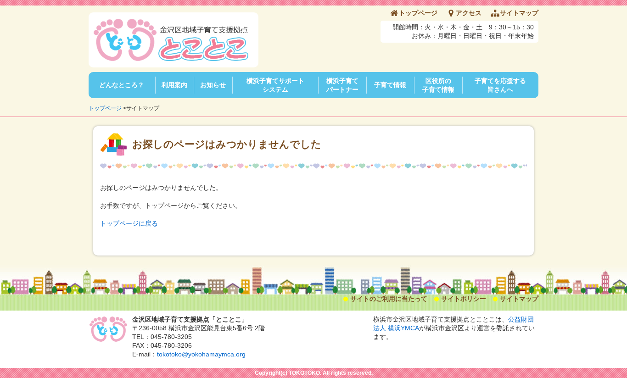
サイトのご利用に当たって (388, 298)
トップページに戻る (129, 223)
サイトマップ (519, 13)
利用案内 (174, 85)
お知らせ (213, 85)
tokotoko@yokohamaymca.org (201, 354)
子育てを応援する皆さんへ (500, 85)
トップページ (418, 13)
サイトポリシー (463, 298)
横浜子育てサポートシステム (275, 85)
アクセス (468, 13)
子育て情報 (390, 85)
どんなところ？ (121, 85)
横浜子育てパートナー (342, 85)
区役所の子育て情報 (438, 85)
